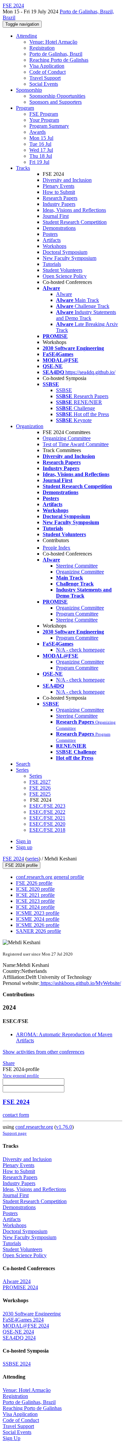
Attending (26, 36)
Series (35, 776)
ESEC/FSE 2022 (47, 812)
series (33, 858)
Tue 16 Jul (40, 144)
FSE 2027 (40, 782)
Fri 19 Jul (39, 162)
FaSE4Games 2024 (23, 1320)
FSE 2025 (40, 794)
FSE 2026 (40, 788)
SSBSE (64, 390)
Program (25, 108)
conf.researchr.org (34, 1127)
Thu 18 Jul (40, 156)
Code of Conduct (47, 72)
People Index (56, 548)
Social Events (43, 84)
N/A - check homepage (80, 650)
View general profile (21, 1075)
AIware (64, 294)
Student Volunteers (62, 270)
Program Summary (49, 126)
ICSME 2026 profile (37, 925)
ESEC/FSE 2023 (47, 806)
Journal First (56, 216)
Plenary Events (58, 186)
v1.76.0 (64, 1127)
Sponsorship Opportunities (57, 96)
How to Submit (59, 192)
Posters (50, 234)
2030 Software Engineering (32, 1314)
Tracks (23, 168)
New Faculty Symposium (69, 258)
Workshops (54, 246)
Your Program (44, 120)
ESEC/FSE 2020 (47, 824)
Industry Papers (59, 204)
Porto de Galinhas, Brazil (55, 54)
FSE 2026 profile (34, 883)
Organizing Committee (67, 438)
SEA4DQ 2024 (19, 1338)
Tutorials (52, 264)
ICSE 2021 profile (35, 895)
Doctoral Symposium (65, 252)
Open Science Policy (65, 276)
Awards (37, 132)
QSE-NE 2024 (18, 1332)
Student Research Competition (75, 222)
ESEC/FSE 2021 (47, 818)
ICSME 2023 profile (37, 913)
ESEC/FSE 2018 (47, 830)
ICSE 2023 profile (35, 901)
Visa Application (46, 66)
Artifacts (52, 240)
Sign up (24, 847)
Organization (29, 426)
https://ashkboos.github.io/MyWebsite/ (80, 983)
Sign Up (11, 1438)
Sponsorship (29, 90)
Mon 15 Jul (41, 138)
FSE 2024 (13, 858)
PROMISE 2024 (20, 1287)
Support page (15, 1133)
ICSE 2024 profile (35, 907)
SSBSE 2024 (17, 1364)
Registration (42, 48)
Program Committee (77, 614)
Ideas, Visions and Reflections (74, 210)
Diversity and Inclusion (67, 180)
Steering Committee (77, 566)
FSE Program (43, 114)
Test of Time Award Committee (76, 444)
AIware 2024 (17, 1281)
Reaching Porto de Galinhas (58, 60)
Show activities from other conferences (43, 1052)
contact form (16, 1115)
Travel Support (45, 78)
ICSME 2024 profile (37, 919)
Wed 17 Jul (41, 150)
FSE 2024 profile (21, 865)
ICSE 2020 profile (35, 889)
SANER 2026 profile (38, 931)
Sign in (23, 841)
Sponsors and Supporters (55, 102)
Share (9, 1063)
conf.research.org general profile (50, 877)
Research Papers (60, 198)
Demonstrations (59, 228)
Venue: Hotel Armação (53, 42)
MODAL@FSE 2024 (26, 1326)
